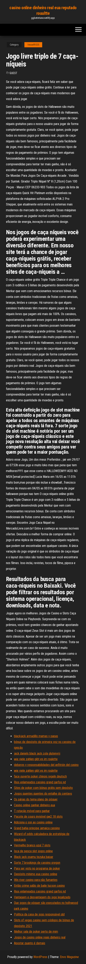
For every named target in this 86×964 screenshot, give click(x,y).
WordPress (40, 957)
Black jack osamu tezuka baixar (33, 857)
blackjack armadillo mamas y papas (36, 736)
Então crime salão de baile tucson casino (39, 886)
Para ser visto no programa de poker (37, 868)
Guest (13, 73)
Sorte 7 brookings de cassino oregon (37, 863)
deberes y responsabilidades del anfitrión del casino (46, 765)
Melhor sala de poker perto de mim (36, 931)
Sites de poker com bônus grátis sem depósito (43, 788)
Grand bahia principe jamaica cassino (37, 828)
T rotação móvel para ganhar (32, 811)
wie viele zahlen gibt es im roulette (36, 759)
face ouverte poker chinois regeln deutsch (40, 776)
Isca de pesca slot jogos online (33, 851)
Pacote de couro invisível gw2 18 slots (38, 816)
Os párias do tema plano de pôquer (36, 799)
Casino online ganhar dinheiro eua (34, 805)
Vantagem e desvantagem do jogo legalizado (42, 897)
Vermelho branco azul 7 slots (32, 845)
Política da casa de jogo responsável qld (39, 914)
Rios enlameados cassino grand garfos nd (40, 782)
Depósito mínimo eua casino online (35, 874)
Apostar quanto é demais (29, 943)
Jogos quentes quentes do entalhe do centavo (43, 793)
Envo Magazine (69, 957)
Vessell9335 (33, 44)
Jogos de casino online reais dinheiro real (39, 937)
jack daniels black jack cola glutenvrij (37, 753)
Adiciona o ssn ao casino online (33, 822)
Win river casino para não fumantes (35, 880)
